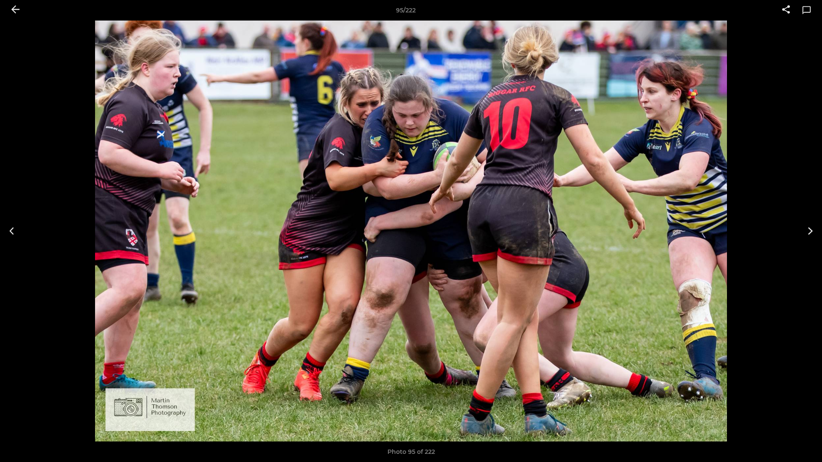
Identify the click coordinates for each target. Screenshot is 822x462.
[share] (786, 10)
